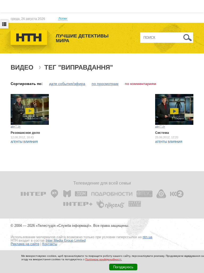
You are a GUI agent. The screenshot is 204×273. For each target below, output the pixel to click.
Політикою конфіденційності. (103, 259)
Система (162, 133)
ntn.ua (147, 237)
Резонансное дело (25, 133)
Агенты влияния (24, 141)
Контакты (49, 244)
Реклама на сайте (25, 244)
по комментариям (140, 84)
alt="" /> (15, 126)
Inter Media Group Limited (66, 240)
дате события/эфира (67, 84)
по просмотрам (105, 84)
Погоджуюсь (123, 267)
